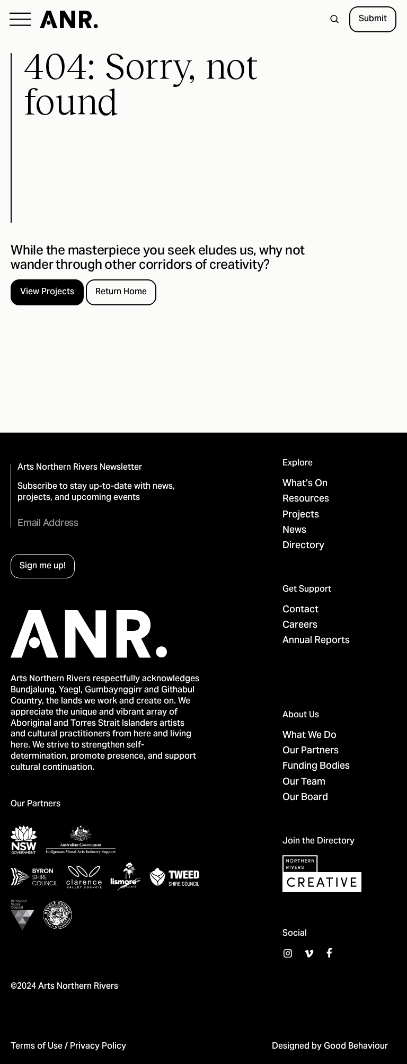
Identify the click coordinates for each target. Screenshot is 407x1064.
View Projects (47, 292)
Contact (300, 610)
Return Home (121, 292)
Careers (299, 625)
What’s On (305, 484)
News (294, 530)
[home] (69, 20)
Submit (373, 19)
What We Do (309, 735)
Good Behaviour (356, 1046)
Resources (305, 499)
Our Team (303, 782)
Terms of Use (37, 1046)
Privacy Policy (98, 1046)
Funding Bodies (316, 766)
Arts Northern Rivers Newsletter (79, 467)
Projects (300, 515)
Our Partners (310, 751)
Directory (303, 546)
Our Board (305, 798)
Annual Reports (316, 641)
